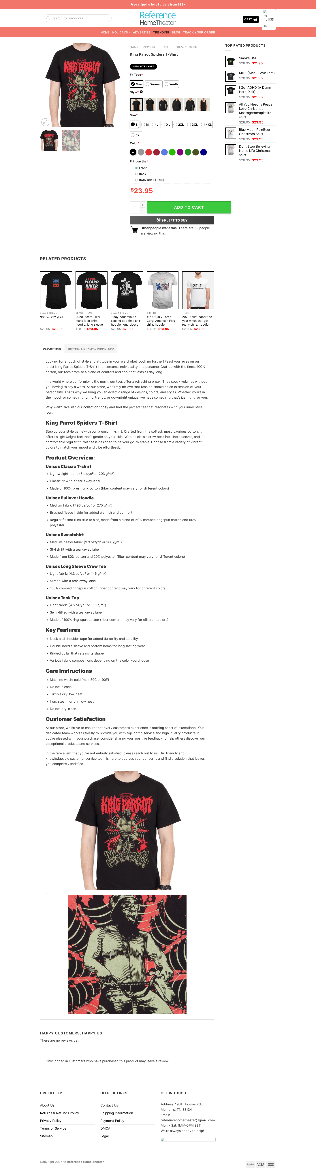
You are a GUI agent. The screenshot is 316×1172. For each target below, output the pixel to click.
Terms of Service (53, 1128)
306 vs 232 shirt (51, 317)
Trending (161, 32)
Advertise (142, 32)
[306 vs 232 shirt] (56, 290)
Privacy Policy (50, 1121)
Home (105, 32)
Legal (104, 1136)
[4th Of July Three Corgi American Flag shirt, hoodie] (162, 290)
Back (142, 174)
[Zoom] (45, 122)
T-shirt (166, 46)
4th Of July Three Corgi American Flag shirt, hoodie (161, 320)
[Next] (118, 84)
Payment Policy (112, 1121)
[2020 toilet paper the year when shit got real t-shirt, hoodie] (198, 290)
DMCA (105, 1128)
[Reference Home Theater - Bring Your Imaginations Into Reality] (158, 18)
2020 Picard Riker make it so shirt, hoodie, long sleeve (89, 320)
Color (134, 143)
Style (136, 92)
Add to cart (189, 207)
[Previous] (46, 84)
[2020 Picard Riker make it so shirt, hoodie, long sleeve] (91, 290)
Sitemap (46, 1136)
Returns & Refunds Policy (59, 1113)
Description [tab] (52, 348)
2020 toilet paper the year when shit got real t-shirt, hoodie (197, 320)
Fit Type (136, 74)
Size (134, 115)
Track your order (199, 32)
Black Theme (187, 46)
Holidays (120, 32)
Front (143, 168)
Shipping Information (116, 1113)
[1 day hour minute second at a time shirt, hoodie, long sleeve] (127, 290)
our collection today (92, 407)
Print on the (139, 161)
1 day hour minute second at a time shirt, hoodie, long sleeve (126, 320)
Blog (176, 32)
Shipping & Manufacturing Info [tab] (90, 348)
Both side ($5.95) (151, 180)
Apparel (149, 46)
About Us (47, 1105)
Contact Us (109, 1105)
